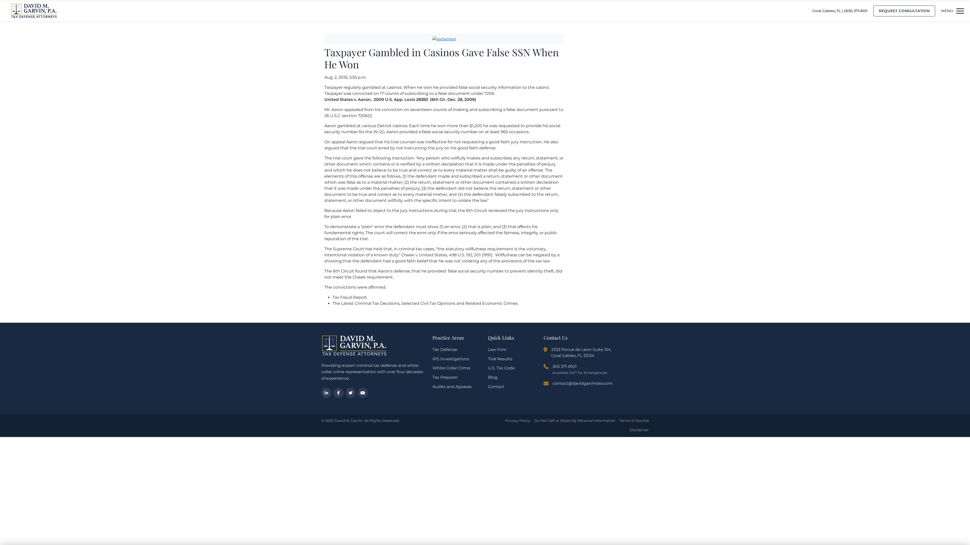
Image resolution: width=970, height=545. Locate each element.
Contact (496, 386)
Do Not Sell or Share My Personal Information (574, 420)
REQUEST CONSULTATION (904, 11)
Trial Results (500, 359)
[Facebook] (338, 393)
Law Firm (497, 349)
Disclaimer (639, 430)
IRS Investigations (450, 359)
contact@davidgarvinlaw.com (582, 383)
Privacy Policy (517, 420)
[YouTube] (363, 393)
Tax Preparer (445, 377)
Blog (492, 377)
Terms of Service (634, 420)
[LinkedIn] (326, 393)
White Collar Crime (451, 368)
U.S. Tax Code (501, 368)
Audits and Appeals (452, 386)
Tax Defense (444, 349)
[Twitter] (351, 393)
